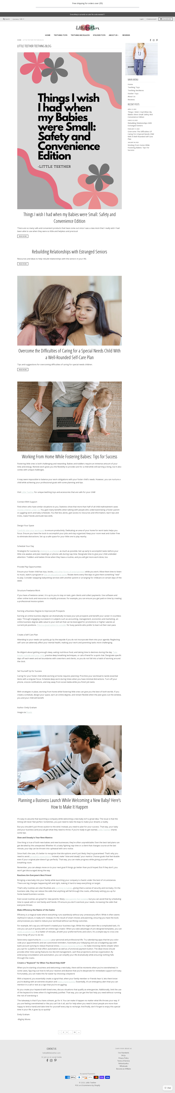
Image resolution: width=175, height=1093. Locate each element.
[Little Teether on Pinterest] (157, 40)
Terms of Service (123, 1061)
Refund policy (123, 1063)
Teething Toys (60, 35)
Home (47, 35)
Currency (16, 19)
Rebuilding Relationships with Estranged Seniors (69, 251)
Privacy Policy (123, 1058)
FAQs (123, 1055)
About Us (113, 35)
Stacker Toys (99, 35)
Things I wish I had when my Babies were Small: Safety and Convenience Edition (69, 217)
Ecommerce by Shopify (91, 1085)
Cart (166, 19)
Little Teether (91, 1082)
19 (74, 1032)
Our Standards (123, 1053)
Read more (23, 236)
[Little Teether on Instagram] (154, 40)
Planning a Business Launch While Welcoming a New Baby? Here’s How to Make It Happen (69, 803)
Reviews (126, 35)
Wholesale (124, 1066)
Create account (151, 19)
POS (76, 1085)
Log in (142, 19)
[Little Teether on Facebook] (150, 40)
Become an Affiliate (123, 1069)
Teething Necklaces (80, 35)
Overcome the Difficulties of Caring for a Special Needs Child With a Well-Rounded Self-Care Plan (69, 354)
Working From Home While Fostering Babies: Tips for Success (69, 456)
